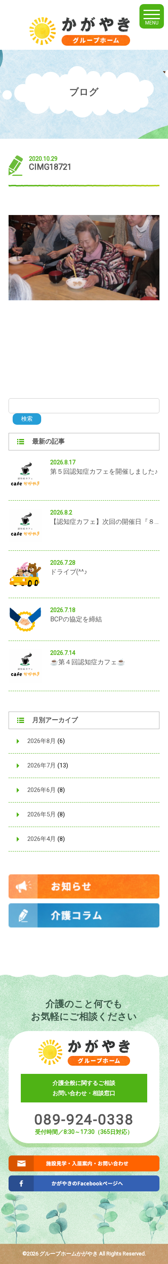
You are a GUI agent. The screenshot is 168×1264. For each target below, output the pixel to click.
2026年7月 (41, 765)
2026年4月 (41, 839)
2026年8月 (41, 741)
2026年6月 (41, 790)
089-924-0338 (84, 1119)
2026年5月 (41, 814)
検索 (27, 418)
